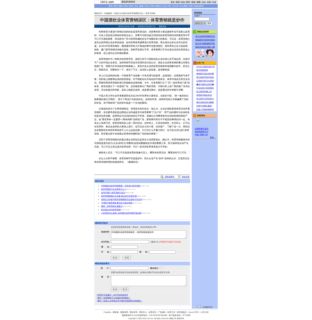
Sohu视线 (184, 6)
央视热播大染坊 (201, 129)
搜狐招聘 (124, 312)
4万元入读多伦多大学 (205, 66)
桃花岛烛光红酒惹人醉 (205, 47)
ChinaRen (107, 312)
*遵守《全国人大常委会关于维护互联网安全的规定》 (120, 301)
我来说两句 (199, 6)
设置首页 (152, 312)
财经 (126, 6)
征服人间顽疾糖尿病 (205, 109)
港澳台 (158, 6)
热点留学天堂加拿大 (205, 99)
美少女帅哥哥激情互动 (205, 36)
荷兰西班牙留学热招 (205, 77)
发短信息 (186, 177)
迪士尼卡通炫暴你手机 (205, 43)
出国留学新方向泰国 (205, 81)
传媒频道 (108, 13)
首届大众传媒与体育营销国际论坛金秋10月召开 (121, 199)
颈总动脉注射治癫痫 (205, 102)
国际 (121, 6)
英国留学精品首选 (204, 95)
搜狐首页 (98, 13)
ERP (169, 6)
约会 (147, 6)
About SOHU (193, 312)
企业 (164, 6)
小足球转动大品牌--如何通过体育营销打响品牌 (121, 213)
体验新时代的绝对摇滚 (205, 40)
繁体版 (116, 312)
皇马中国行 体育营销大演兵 (113, 193)
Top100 (175, 6)
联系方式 (171, 312)
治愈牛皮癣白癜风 (204, 106)
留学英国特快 (202, 70)
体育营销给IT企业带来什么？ (113, 189)
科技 (131, 6)
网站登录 (133, 312)
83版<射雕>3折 (201, 134)
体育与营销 (150, 13)
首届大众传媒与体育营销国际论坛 (128, 13)
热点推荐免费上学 (204, 91)
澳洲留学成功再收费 (205, 74)
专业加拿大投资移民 (205, 88)
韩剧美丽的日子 (201, 131)
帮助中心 (143, 312)
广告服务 (162, 312)
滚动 (110, 6)
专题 (191, 6)
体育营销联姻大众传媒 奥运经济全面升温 (119, 196)
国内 (115, 6)
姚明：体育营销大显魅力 (112, 206)
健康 (141, 6)
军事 (152, 6)
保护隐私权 (182, 312)
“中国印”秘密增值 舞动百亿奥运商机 (116, 203)
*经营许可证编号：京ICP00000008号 (112, 295)
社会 (136, 6)
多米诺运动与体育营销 (111, 210)
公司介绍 (204, 312)
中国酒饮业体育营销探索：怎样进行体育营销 (120, 186)
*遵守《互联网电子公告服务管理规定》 (114, 298)
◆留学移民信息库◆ (205, 84)
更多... (212, 137)
